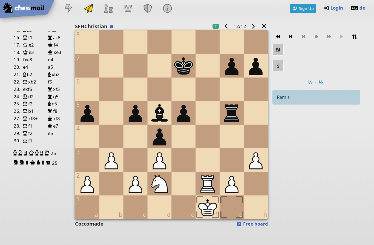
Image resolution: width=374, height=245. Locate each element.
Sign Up (306, 8)
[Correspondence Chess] (88, 9)
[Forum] (128, 9)
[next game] (253, 26)
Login (336, 8)
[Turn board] (354, 37)
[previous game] (226, 26)
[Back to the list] (264, 26)
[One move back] (291, 37)
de (362, 8)
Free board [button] (255, 224)
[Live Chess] (69, 9)
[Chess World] (108, 9)
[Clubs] (148, 9)
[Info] (167, 9)
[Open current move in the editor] (278, 50)
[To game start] (278, 37)
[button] (15, 153)
